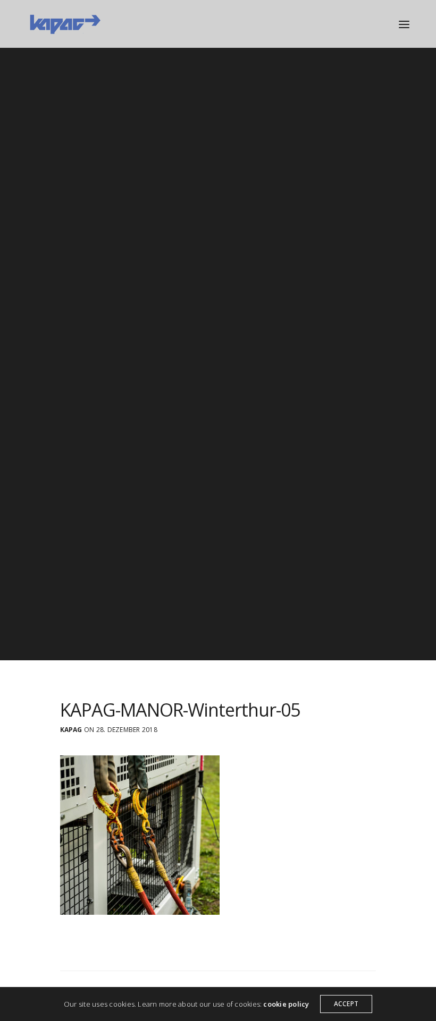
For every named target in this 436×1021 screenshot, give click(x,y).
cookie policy (286, 1004)
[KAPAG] (65, 24)
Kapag (71, 730)
